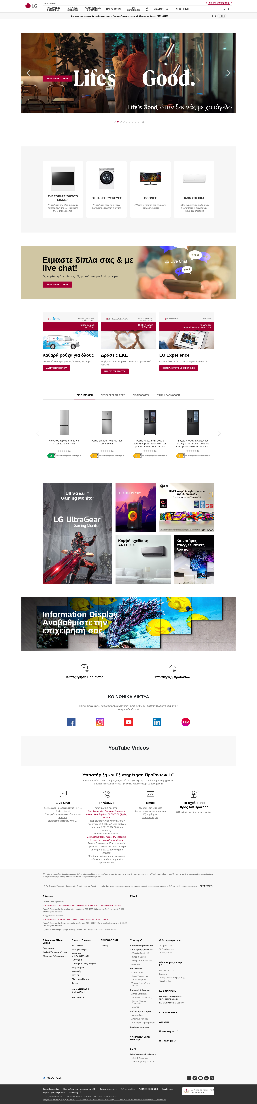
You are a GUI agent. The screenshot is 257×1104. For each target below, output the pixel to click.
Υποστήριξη (136, 940)
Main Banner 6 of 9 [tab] (129, 121)
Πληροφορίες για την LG (170, 963)
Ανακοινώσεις (137, 1015)
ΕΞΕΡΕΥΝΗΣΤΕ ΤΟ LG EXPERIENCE (178, 368)
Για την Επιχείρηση (219, 3)
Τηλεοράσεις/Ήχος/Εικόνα (53, 941)
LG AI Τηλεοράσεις (139, 1058)
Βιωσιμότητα (166, 1040)
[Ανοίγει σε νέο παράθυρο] (71, 722)
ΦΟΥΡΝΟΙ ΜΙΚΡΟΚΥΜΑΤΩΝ (80, 954)
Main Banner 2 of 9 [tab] (117, 121)
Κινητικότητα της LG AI (141, 1061)
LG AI (133, 1049)
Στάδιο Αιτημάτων (139, 979)
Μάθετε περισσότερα (57, 284)
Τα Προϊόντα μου (166, 949)
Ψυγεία (75, 983)
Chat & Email (137, 972)
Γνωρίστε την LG (166, 970)
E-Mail (133, 896)
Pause (221, 15)
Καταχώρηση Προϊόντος (141, 945)
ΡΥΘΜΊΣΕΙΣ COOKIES (148, 1089)
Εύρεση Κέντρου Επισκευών (138, 1002)
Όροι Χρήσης (167, 1089)
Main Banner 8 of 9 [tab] (135, 121)
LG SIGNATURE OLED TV (171, 1003)
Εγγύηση (135, 1007)
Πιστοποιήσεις (167, 1031)
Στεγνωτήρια (78, 967)
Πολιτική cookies (128, 1089)
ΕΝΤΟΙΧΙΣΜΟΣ (79, 945)
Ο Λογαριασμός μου (170, 940)
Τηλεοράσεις (48, 948)
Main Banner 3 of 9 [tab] (120, 121)
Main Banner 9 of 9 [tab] (138, 121)
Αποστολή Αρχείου (139, 1019)
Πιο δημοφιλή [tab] (85, 395)
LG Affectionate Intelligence (143, 1054)
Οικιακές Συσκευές (82, 940)
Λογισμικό (135, 964)
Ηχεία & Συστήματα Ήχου (55, 952)
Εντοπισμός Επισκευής (141, 997)
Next (224, 15)
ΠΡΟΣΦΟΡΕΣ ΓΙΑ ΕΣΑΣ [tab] (113, 395)
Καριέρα (163, 974)
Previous (219, 15)
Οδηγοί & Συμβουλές (140, 953)
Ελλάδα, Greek (54, 1078)
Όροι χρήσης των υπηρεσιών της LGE (79, 1089)
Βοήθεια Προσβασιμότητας (54, 1092)
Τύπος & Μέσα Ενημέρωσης (171, 977)
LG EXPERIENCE (168, 1012)
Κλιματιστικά (78, 997)
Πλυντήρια (77, 960)
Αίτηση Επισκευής (139, 994)
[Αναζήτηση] (229, 9)
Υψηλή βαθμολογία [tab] (168, 395)
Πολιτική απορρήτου (108, 1089)
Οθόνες (104, 945)
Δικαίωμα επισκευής (139, 1027)
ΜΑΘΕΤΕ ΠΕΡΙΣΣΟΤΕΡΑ (57, 78)
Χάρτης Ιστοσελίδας (51, 1089)
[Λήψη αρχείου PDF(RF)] (51, 455)
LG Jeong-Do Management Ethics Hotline (202, 1091)
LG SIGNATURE (167, 991)
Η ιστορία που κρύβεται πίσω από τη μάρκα (170, 997)
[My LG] (224, 9)
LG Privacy (73, 1092)
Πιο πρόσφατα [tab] (141, 395)
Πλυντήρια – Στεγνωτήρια (84, 964)
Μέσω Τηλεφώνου (139, 976)
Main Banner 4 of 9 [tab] (123, 121)
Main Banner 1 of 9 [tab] (115, 121)
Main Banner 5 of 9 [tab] (126, 121)
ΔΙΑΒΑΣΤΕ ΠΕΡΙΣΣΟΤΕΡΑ (178, 16)
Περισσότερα (206, 886)
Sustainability (165, 981)
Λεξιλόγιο (164, 1022)
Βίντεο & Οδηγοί (138, 957)
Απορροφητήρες (80, 949)
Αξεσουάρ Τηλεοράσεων (54, 956)
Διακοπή (143, 122)
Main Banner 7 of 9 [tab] (132, 121)
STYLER (76, 975)
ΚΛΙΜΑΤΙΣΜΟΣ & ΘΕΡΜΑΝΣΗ (80, 990)
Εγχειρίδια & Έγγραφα (141, 960)
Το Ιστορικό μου (166, 953)
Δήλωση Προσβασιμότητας (143, 1022)
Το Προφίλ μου (165, 945)
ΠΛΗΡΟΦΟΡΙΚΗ (109, 940)
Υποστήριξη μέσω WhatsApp (140, 1038)
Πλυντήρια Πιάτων (80, 979)
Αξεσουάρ (76, 971)
